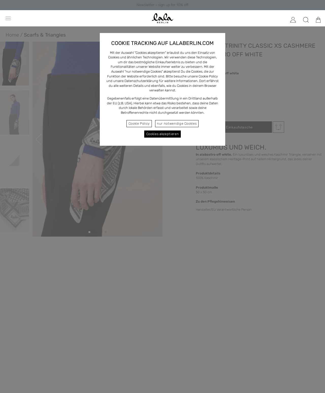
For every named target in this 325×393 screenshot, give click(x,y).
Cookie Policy (139, 123)
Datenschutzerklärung (141, 81)
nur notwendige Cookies (177, 123)
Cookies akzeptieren (162, 134)
